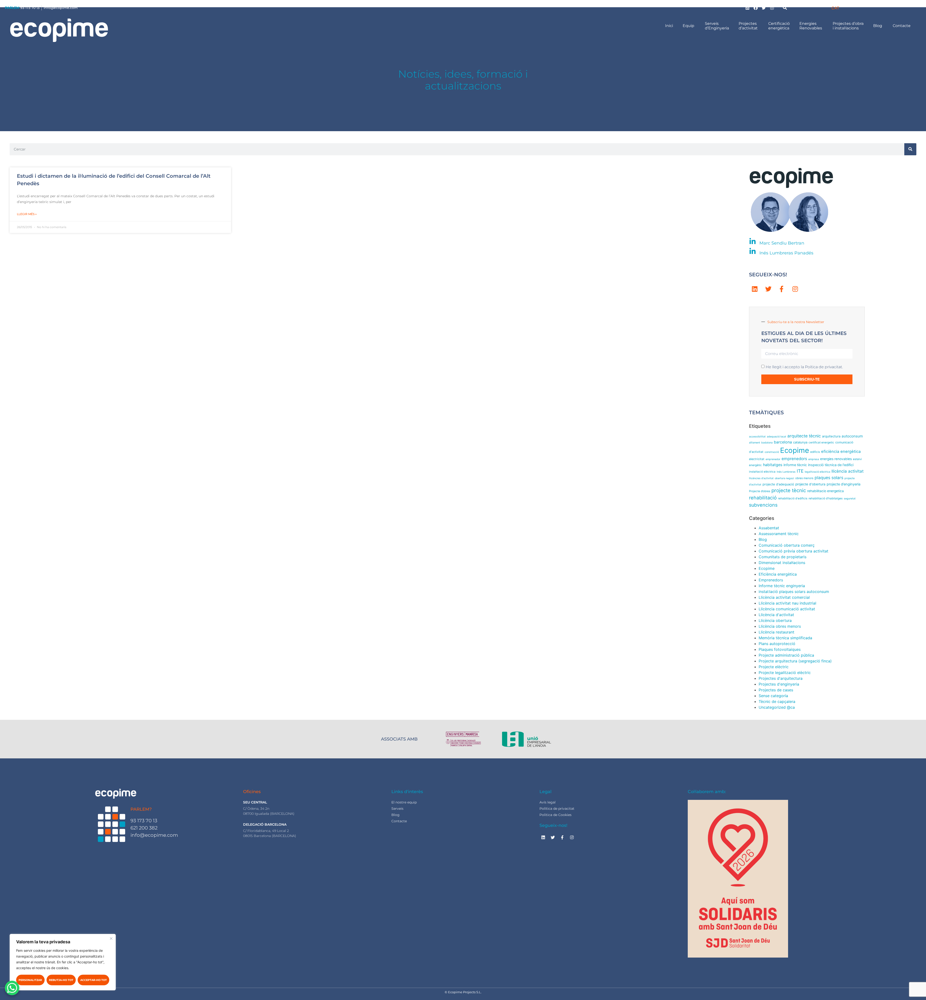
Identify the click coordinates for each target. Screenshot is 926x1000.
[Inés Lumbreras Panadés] (752, 251)
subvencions (763, 505)
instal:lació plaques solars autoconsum (794, 591)
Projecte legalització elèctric (785, 672)
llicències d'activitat (761, 478)
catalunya (800, 442)
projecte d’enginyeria (843, 484)
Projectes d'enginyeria (779, 684)
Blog (878, 25)
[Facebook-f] (781, 289)
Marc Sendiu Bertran (781, 243)
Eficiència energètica (778, 574)
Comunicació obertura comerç (787, 545)
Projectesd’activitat (749, 25)
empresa (813, 459)
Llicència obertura (775, 620)
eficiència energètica (841, 451)
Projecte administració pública (786, 655)
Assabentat (769, 527)
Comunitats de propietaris (782, 556)
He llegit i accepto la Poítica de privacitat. (804, 366)
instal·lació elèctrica (762, 471)
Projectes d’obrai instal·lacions (848, 25)
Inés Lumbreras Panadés (786, 253)
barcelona (783, 442)
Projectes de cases (776, 689)
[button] (785, 8)
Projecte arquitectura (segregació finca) (795, 661)
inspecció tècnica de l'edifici (830, 465)
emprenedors (794, 458)
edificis (815, 452)
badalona (767, 442)
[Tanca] (111, 938)
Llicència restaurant (776, 632)
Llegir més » (27, 214)
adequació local (776, 436)
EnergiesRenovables (811, 25)
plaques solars (829, 477)
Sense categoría (773, 695)
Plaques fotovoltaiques (780, 649)
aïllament (754, 442)
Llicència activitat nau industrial (787, 603)
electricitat (756, 459)
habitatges (772, 465)
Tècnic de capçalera (777, 701)
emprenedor (773, 459)
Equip (689, 25)
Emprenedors (771, 580)
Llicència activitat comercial (784, 597)
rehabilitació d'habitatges (826, 498)
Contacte (902, 25)
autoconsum (852, 436)
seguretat (850, 498)
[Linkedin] (747, 8)
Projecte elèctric (774, 666)
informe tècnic (795, 465)
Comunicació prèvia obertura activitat (793, 551)
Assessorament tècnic (779, 533)
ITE (800, 471)
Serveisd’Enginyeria (717, 25)
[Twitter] (764, 8)
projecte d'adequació (778, 484)
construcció (772, 452)
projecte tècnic (788, 490)
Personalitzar (30, 980)
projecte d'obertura (810, 484)
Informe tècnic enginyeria (782, 585)
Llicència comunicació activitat (787, 608)
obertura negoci (784, 478)
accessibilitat (757, 436)
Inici (669, 25)
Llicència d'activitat (776, 614)
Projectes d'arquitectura (781, 678)
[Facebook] (756, 8)
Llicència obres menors (780, 626)
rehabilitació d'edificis (792, 498)
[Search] (910, 149)
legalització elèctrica (817, 471)
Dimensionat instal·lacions (782, 562)
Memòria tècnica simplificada (785, 637)
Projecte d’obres (759, 491)
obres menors (804, 478)
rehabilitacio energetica (825, 491)
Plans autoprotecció (777, 643)
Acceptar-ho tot (93, 980)
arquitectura (831, 436)
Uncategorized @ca (777, 707)
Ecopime (794, 450)
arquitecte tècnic (804, 435)
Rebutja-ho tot (61, 980)
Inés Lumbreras (786, 471)
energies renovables (836, 459)
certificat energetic (821, 442)
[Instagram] (772, 8)
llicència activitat (847, 471)
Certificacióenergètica (779, 25)
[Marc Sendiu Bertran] (752, 241)
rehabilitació (763, 498)
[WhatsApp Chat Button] (12, 988)
